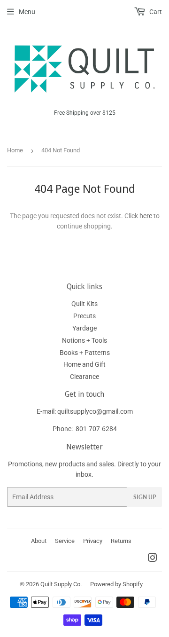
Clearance (84, 376)
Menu (27, 12)
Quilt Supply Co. (61, 584)
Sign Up (144, 497)
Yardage (84, 328)
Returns (121, 540)
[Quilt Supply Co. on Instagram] (152, 559)
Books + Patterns (85, 352)
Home (15, 150)
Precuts (84, 316)
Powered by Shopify (116, 584)
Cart (155, 12)
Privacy (92, 540)
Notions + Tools (84, 340)
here (145, 216)
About (38, 540)
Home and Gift (84, 364)
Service (65, 540)
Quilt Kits (84, 303)
